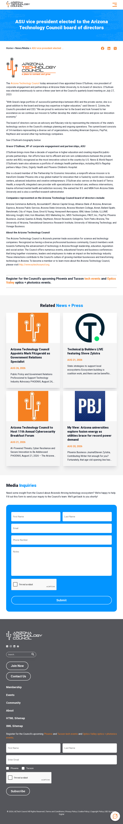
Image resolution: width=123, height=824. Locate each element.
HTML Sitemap (15, 718)
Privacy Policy (71, 812)
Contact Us (18, 676)
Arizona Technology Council (25, 83)
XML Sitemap (14, 726)
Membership (14, 687)
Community (13, 702)
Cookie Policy (83, 812)
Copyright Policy (97, 812)
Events (10, 695)
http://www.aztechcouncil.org (34, 264)
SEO (107, 812)
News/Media (22, 48)
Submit (61, 600)
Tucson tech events (67, 733)
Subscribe (18, 791)
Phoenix (48, 733)
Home (9, 48)
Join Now (17, 666)
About (10, 710)
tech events (92, 278)
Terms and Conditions (55, 812)
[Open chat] (115, 816)
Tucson (27, 768)
